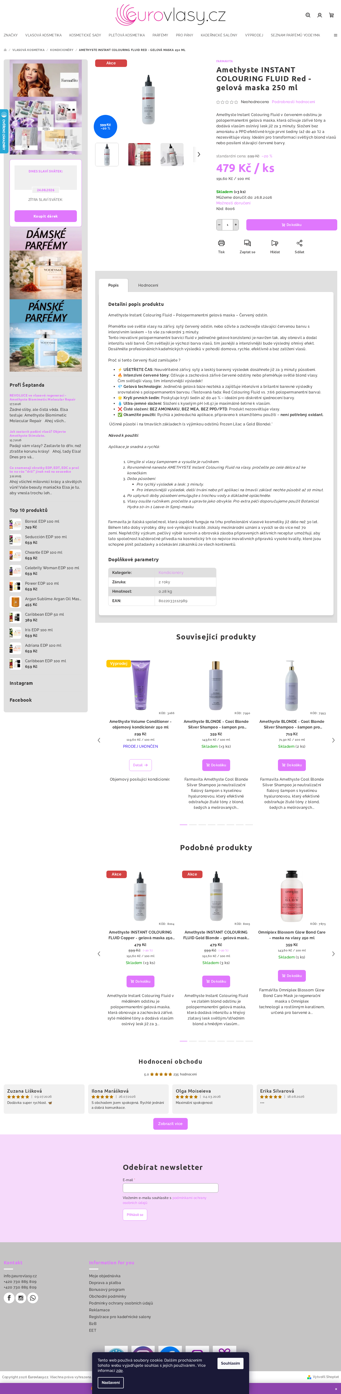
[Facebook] (9, 1298)
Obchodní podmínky (108, 1296)
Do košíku (294, 225)
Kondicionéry (171, 572)
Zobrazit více (170, 1123)
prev (99, 740)
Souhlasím (230, 1363)
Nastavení (111, 1382)
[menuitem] (10, 35)
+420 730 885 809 (20, 1281)
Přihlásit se (135, 1215)
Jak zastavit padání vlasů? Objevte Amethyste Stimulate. (38, 433)
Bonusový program (107, 1289)
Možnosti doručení (233, 203)
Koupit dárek (46, 216)
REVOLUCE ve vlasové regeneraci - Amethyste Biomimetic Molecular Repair (43, 397)
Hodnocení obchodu (170, 1061)
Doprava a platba (105, 1283)
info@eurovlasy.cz (20, 1276)
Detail (137, 765)
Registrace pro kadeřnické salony (120, 1317)
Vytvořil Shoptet (326, 1377)
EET (92, 1330)
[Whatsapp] (32, 1298)
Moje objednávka (105, 1276)
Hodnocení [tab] (148, 285)
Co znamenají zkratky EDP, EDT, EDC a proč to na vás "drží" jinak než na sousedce (44, 470)
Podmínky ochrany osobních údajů (121, 1303)
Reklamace (99, 1310)
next (333, 740)
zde (119, 1370)
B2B (93, 1323)
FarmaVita (224, 61)
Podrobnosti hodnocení (293, 102)
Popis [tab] (113, 285)
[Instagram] (20, 1298)
